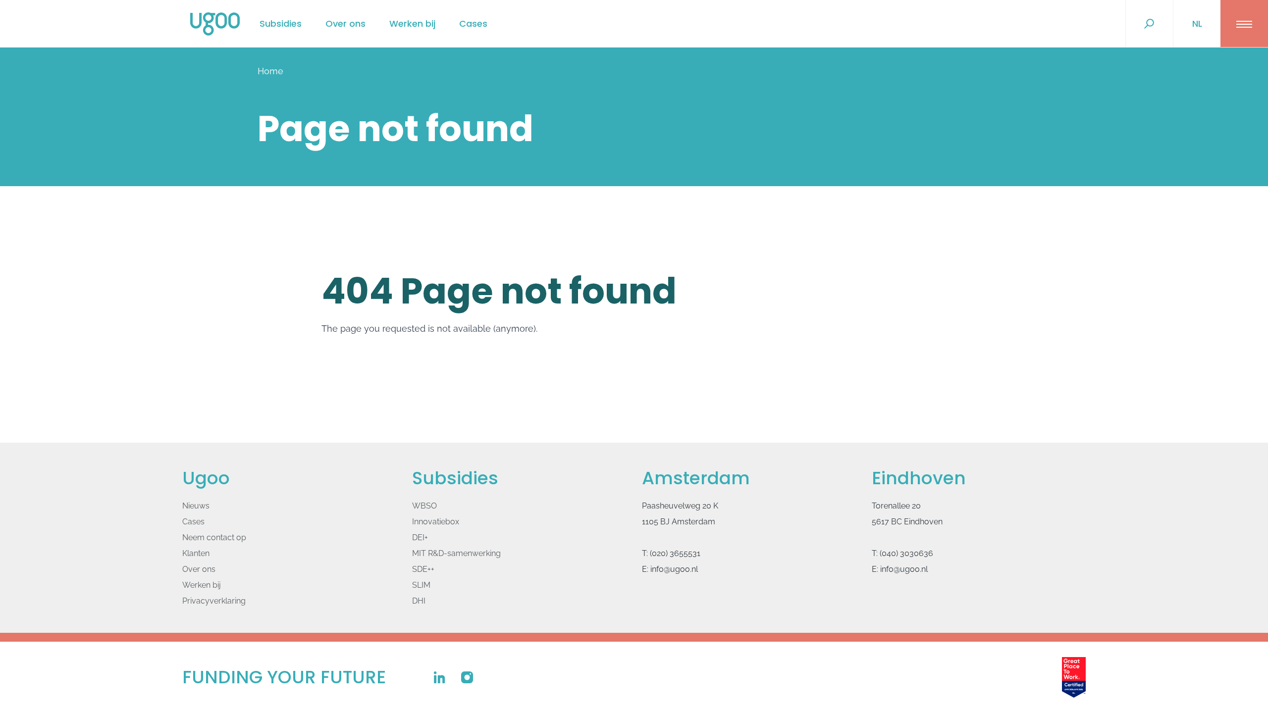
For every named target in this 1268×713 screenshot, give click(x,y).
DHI (418, 601)
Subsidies (281, 23)
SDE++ (423, 569)
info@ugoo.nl (674, 569)
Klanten (196, 553)
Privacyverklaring (214, 601)
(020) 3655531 (675, 553)
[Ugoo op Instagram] (467, 677)
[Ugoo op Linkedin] (439, 677)
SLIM (421, 585)
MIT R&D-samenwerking (456, 553)
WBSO (424, 505)
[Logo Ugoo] (215, 24)
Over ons (345, 23)
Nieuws (196, 505)
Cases (473, 23)
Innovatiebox (435, 521)
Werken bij (412, 23)
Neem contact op (214, 537)
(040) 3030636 (906, 553)
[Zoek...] (1149, 24)
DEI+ (420, 537)
